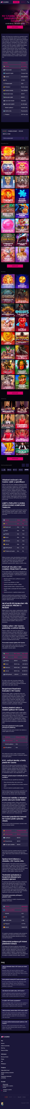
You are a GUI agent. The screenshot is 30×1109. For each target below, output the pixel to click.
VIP (2, 1061)
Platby (2, 1059)
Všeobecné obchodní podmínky (6, 1077)
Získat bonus (15, 27)
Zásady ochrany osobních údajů (7, 1073)
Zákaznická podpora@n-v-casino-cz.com (8, 1086)
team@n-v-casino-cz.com (7, 1090)
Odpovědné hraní (5, 1070)
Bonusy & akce (4, 1056)
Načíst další (15, 393)
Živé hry (21, 131)
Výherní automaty (12, 131)
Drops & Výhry (7, 134)
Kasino (4, 131)
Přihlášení (3, 1063)
